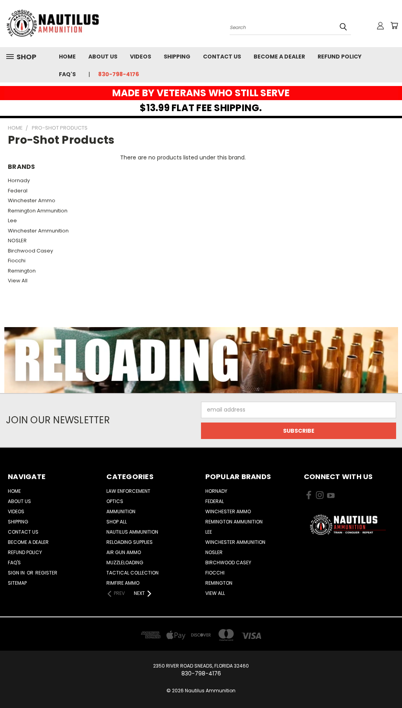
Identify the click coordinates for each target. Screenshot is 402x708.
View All (17, 280)
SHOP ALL (116, 521)
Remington (22, 270)
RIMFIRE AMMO (122, 583)
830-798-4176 (118, 74)
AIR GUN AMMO (123, 552)
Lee (12, 220)
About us (102, 56)
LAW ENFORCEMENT (128, 491)
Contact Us (222, 56)
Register (46, 572)
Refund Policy (340, 56)
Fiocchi (17, 260)
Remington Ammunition (38, 210)
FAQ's (67, 74)
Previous (390, 683)
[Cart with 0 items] (394, 25)
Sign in (17, 572)
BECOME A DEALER (279, 56)
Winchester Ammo (31, 200)
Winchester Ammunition (38, 230)
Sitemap (17, 583)
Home (67, 56)
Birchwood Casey (30, 250)
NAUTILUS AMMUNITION (132, 532)
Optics (114, 501)
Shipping (177, 56)
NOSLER (17, 240)
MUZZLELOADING (124, 562)
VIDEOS (140, 56)
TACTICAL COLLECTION (132, 572)
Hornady (19, 180)
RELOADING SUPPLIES (129, 542)
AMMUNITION (120, 511)
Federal (17, 190)
